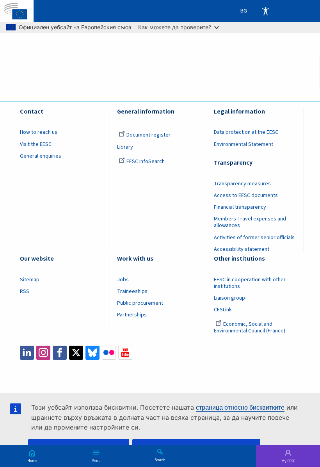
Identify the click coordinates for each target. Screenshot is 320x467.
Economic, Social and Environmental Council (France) (250, 327)
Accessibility (265, 11)
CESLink (223, 310)
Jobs (123, 280)
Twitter (76, 353)
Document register (148, 135)
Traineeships (132, 291)
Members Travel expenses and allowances (250, 222)
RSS (24, 291)
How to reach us (38, 132)
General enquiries (40, 156)
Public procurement (140, 303)
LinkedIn (27, 353)
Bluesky (92, 353)
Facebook (60, 353)
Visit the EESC (36, 144)
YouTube (125, 353)
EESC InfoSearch (145, 161)
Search (160, 459)
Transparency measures (242, 184)
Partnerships (132, 315)
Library (125, 147)
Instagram (43, 353)
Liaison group (229, 298)
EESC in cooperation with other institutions (250, 283)
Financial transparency (240, 207)
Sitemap (29, 280)
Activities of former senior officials (254, 237)
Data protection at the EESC (246, 132)
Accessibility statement (241, 249)
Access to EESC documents (246, 195)
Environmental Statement (243, 144)
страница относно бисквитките (240, 407)
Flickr (109, 353)
